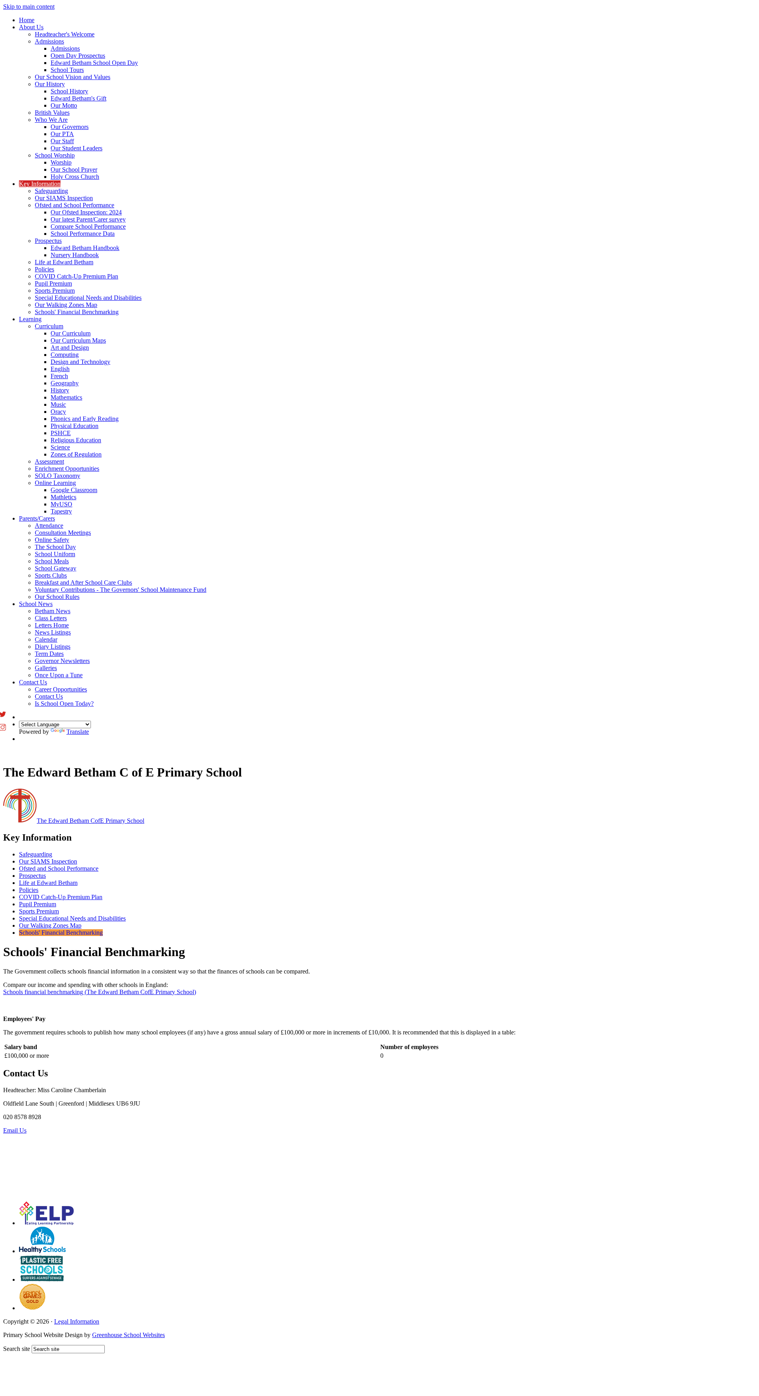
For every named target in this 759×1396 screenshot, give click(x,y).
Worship (61, 162)
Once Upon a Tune (59, 675)
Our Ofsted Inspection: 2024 (86, 212)
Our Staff (62, 141)
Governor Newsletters (62, 660)
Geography (65, 383)
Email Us (14, 1130)
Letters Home (52, 625)
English (60, 369)
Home (26, 20)
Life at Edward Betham (64, 262)
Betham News (52, 611)
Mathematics (66, 397)
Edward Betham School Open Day (94, 62)
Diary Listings (52, 646)
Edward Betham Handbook (85, 247)
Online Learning (55, 482)
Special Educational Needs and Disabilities (88, 297)
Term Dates (49, 653)
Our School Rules (57, 596)
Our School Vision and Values (72, 77)
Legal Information (76, 1321)
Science (60, 447)
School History (69, 91)
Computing (65, 354)
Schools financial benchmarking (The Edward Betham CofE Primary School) (99, 992)
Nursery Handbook (75, 255)
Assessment (49, 461)
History (60, 390)
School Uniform (55, 554)
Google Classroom (74, 490)
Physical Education (74, 425)
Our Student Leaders (76, 148)
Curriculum (49, 326)
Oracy (58, 411)
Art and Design (70, 347)
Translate (77, 731)
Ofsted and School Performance (74, 205)
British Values (52, 112)
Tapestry (61, 511)
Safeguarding (51, 191)
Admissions (49, 41)
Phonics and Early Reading (85, 418)
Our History (50, 84)
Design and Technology (80, 361)
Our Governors (70, 126)
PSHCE (61, 433)
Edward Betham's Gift (78, 98)
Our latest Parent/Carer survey (88, 219)
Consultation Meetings (63, 532)
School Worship (55, 155)
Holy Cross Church (75, 176)
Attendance (49, 525)
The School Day (55, 547)
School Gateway (55, 568)
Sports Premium (55, 290)
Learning (30, 319)
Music (58, 404)
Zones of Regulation (76, 454)
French (59, 376)
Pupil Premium (53, 283)
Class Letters (51, 618)
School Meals (52, 561)
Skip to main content (29, 6)
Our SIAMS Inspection (64, 198)
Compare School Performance (88, 226)
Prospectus (48, 240)
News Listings (53, 632)
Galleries (46, 668)
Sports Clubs (51, 575)
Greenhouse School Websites (128, 1335)
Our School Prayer (74, 169)
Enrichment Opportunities (67, 468)
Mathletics (63, 497)
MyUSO (61, 504)
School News (36, 603)
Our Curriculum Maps (78, 340)
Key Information (39, 183)
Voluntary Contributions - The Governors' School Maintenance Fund (120, 589)
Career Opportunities (61, 689)
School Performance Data (83, 233)
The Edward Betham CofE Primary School (90, 820)
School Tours (67, 69)
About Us (31, 27)
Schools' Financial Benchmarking (77, 312)
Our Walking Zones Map (66, 304)
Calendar (46, 639)
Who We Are (51, 119)
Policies (44, 269)
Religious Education (76, 440)
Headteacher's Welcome (64, 34)
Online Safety (52, 539)
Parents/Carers (37, 518)
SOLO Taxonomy (57, 475)
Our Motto (64, 105)
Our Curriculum (71, 333)
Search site (16, 1348)
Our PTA (62, 134)
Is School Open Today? (64, 703)
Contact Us (33, 682)
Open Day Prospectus (78, 55)
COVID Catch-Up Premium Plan (76, 276)
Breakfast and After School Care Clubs (83, 582)
